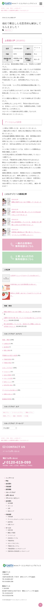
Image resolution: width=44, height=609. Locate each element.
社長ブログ (11, 524)
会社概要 (10, 503)
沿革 (9, 508)
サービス (8, 528)
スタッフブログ (7, 368)
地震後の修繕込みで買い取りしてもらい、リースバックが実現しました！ (26, 232)
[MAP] (33, 577)
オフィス (10, 505)
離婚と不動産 (11, 532)
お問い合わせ (10, 495)
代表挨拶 (8, 486)
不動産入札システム (13, 546)
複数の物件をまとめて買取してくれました (18, 312)
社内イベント (7, 382)
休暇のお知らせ (8, 394)
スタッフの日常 (8, 378)
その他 (26, 416)
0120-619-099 (18, 462)
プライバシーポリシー (13, 498)
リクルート (7, 371)
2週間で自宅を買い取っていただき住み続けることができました (26, 212)
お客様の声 (17, 8)
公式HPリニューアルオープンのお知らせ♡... (25, 275)
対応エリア (11, 511)
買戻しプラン (7, 416)
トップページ (10, 478)
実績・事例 (9, 8)
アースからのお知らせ (9, 390)
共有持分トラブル (13, 538)
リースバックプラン (17, 412)
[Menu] (40, 3)
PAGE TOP (40, 605)
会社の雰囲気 (7, 375)
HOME (3, 8)
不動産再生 (11, 540)
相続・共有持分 (17, 416)
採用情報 (8, 489)
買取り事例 (7, 350)
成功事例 (6, 347)
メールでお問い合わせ (22, 448)
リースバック (11, 535)
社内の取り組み (8, 385)
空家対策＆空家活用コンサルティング (18, 551)
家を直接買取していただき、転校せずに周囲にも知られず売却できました (26, 222)
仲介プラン (8, 30)
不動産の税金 (7, 362)
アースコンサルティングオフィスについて (20, 519)
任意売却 (10, 530)
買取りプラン (29, 412)
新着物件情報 (6, 399)
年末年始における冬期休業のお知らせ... (23, 284)
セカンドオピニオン (13, 543)
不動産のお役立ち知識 (9, 355)
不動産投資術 (7, 359)
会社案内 (8, 483)
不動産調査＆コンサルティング (17, 548)
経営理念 (10, 522)
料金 (7, 481)
